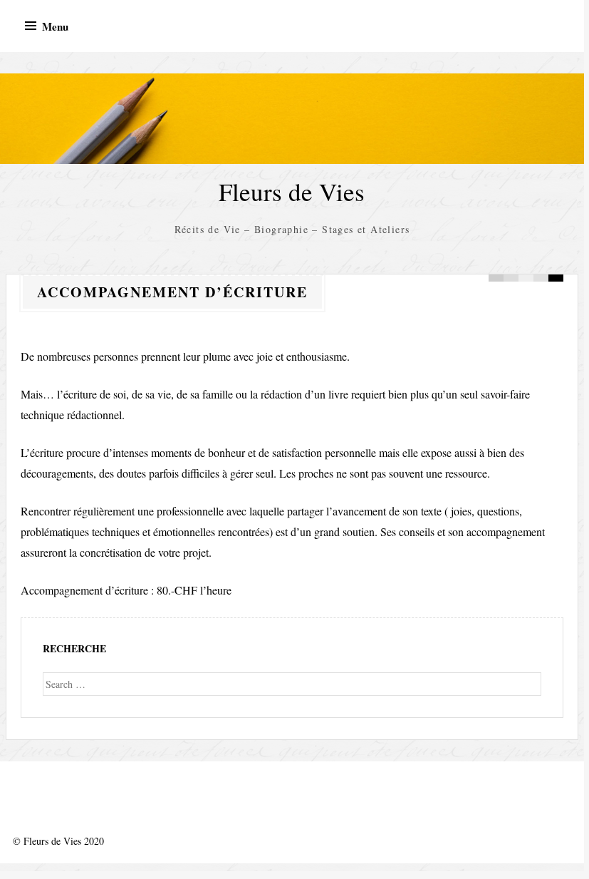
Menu (55, 26)
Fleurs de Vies (292, 191)
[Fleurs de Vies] (292, 118)
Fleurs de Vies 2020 (64, 841)
